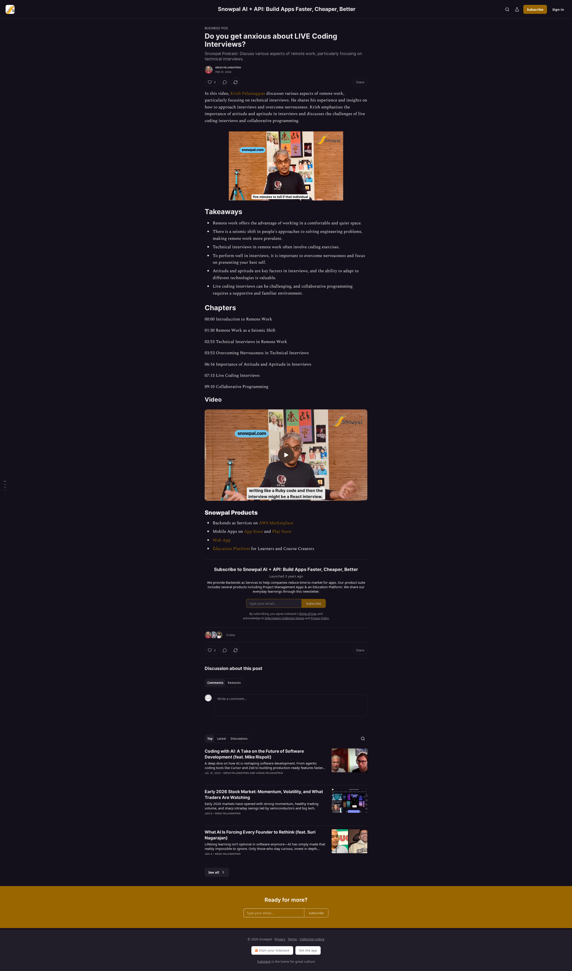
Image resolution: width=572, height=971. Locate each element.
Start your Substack (274, 950)
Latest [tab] (221, 739)
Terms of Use (307, 614)
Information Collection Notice (284, 618)
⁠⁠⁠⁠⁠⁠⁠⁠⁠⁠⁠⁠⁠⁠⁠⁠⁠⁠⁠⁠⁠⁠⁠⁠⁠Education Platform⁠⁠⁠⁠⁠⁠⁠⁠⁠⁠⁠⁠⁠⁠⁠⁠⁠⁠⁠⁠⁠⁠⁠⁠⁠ (231, 549)
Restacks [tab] (234, 683)
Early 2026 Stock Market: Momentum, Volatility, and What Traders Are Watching (264, 794)
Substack (264, 961)
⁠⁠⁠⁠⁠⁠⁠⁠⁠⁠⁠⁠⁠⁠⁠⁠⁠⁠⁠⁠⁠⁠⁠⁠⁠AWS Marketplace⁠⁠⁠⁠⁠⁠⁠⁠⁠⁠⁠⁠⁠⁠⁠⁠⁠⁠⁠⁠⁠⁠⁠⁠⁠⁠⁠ (276, 523)
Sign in (558, 9)
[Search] (507, 9)
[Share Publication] (517, 9)
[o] (286, 455)
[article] (286, 765)
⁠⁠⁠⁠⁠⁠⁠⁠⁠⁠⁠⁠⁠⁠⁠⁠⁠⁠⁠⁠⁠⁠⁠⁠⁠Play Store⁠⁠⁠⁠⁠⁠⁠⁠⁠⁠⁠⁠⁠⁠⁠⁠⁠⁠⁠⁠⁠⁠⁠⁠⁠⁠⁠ (281, 531)
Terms (292, 939)
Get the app (308, 950)
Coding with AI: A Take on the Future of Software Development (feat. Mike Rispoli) (254, 754)
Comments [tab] (215, 683)
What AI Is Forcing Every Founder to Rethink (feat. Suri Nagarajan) (260, 835)
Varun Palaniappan (269, 773)
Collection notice (312, 939)
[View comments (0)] (224, 82)
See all (213, 872)
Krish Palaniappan (228, 67)
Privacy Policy (320, 618)
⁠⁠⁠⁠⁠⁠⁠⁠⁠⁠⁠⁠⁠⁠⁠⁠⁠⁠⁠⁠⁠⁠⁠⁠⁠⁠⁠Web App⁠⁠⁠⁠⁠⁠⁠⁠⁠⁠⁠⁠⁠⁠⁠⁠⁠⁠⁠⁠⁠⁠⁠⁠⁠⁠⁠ (222, 540)
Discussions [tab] (239, 739)
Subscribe (535, 9)
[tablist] (224, 682)
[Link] (198, 211)
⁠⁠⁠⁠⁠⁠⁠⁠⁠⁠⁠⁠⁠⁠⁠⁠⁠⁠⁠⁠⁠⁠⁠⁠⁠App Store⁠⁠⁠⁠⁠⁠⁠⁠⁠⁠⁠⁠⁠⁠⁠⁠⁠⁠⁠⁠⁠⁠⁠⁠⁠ (253, 531)
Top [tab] (209, 739)
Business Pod (216, 28)
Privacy (280, 939)
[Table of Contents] (5, 485)
